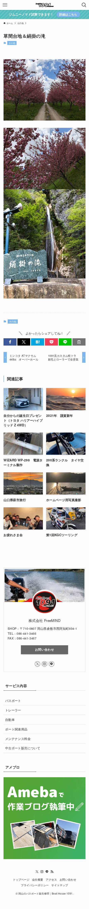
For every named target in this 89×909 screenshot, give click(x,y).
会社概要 (37, 879)
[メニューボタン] (5, 5)
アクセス (51, 879)
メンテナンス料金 (18, 738)
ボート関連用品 (16, 729)
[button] (10, 342)
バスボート (13, 700)
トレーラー (13, 710)
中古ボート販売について (22, 748)
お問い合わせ (44, 649)
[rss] (52, 872)
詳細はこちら (68, 14)
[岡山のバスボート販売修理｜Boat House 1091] (44, 5)
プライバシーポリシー (35, 885)
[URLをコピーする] (78, 342)
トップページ (21, 879)
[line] (51, 664)
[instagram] (44, 664)
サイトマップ (59, 885)
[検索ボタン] (84, 5)
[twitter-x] (37, 664)
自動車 (10, 719)
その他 (12, 43)
